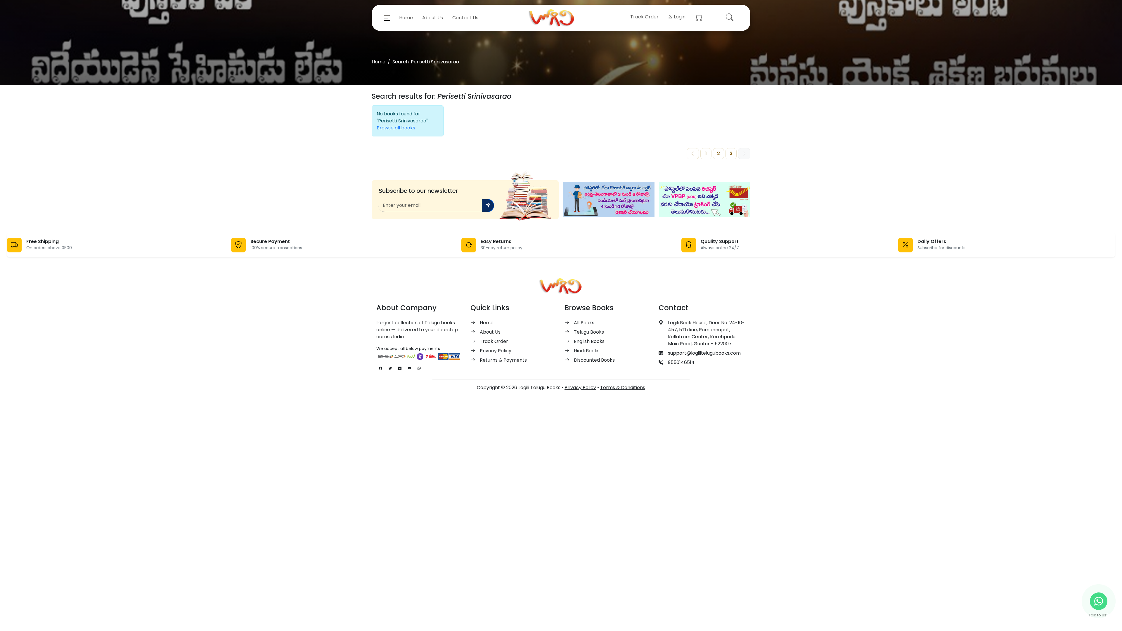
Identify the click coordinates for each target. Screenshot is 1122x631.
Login (679, 16)
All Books (584, 322)
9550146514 (681, 362)
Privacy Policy (495, 350)
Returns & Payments (503, 360)
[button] (386, 17)
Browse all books (396, 127)
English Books (589, 341)
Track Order (644, 16)
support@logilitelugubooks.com (704, 353)
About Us (432, 17)
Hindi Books (587, 350)
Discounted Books (594, 360)
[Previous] (693, 153)
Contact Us (465, 17)
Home (406, 17)
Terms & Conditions (622, 387)
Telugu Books (589, 332)
